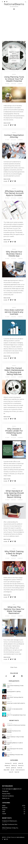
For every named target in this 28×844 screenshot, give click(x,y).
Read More (14, 60)
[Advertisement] (14, 26)
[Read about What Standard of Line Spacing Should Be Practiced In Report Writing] (14, 510)
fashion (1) (14, 765)
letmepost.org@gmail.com (14, 789)
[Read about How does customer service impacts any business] (14, 327)
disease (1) (7, 765)
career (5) (20, 763)
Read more (7, 123)
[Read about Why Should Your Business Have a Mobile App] (14, 269)
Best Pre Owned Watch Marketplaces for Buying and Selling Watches (14, 55)
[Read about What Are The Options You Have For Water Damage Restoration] (14, 627)
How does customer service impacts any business (14, 312)
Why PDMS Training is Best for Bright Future (14, 553)
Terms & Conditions (8, 796)
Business (4, 807)
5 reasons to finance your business (16, 725)
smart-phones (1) (20, 770)
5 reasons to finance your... (9, 821)
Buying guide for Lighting (13, 691)
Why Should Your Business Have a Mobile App (14, 254)
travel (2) (17, 772)
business (14, 74)
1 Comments (20, 83)
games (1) (13, 767)
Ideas (3, 805)
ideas (14, 604)
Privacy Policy (6, 793)
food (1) (8, 767)
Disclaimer (5, 791)
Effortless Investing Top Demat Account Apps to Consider (14, 193)
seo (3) (12, 770)
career (14, 488)
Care (3, 811)
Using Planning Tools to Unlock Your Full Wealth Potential (14, 79)
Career (4, 813)
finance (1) (20, 765)
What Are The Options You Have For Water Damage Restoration (14, 610)
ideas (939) (6, 770)
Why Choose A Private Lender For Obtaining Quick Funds (14, 432)
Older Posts (13, 667)
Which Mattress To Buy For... (10, 828)
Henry (8, 83)
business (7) (8, 763)
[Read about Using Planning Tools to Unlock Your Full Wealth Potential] (14, 94)
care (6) (15, 763)
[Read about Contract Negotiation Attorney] (14, 150)
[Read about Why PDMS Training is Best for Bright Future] (14, 567)
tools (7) (11, 772)
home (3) (19, 767)
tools (14, 548)
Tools (3, 809)
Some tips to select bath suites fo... (16, 703)
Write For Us (5, 798)
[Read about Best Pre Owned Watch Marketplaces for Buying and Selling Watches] (14, 387)
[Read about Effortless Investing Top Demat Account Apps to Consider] (14, 210)
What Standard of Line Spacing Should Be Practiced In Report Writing (14, 494)
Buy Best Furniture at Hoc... (10, 824)
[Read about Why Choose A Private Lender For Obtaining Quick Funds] (14, 449)
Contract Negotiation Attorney (14, 136)
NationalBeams (14, 4)
